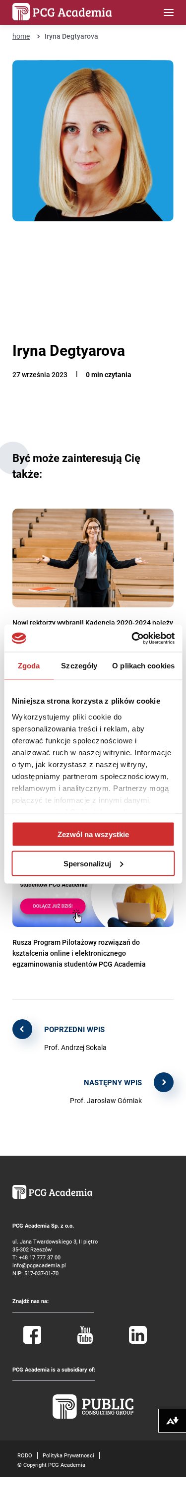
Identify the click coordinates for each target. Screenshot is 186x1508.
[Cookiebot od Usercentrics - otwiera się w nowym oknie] (132, 638)
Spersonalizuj (87, 863)
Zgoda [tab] (29, 665)
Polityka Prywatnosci (68, 1455)
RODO (24, 1455)
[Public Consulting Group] (93, 1416)
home (21, 36)
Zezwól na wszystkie (93, 834)
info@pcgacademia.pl (39, 1265)
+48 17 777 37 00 (40, 1257)
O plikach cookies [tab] (143, 665)
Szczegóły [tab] (79, 665)
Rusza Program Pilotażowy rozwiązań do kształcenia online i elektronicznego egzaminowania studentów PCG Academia (79, 953)
